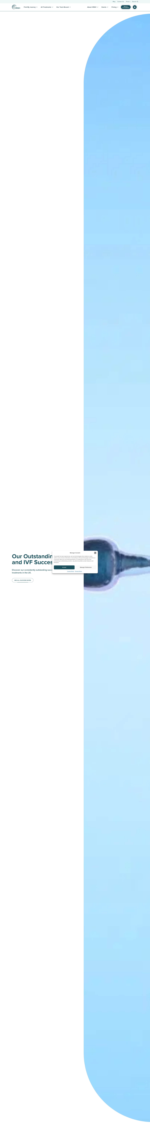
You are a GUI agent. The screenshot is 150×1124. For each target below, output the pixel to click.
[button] (95, 553)
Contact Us (120, 1)
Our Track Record (62, 7)
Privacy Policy (78, 571)
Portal (128, 1)
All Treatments (46, 7)
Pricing (114, 7)
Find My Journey (30, 7)
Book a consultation (125, 7)
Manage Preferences (86, 567)
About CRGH (91, 7)
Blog (114, 1)
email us (135, 7)
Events (104, 7)
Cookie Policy (70, 571)
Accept (64, 567)
